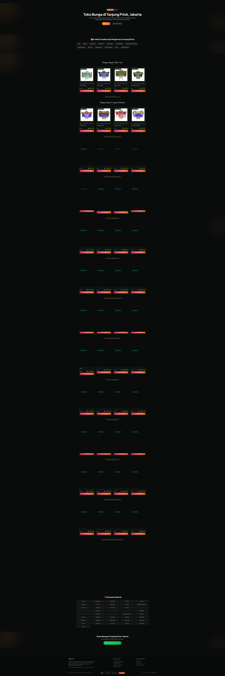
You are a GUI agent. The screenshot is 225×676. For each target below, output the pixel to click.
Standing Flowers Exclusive (118, 665)
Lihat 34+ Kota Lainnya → (140, 665)
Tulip (71, 659)
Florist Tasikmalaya (139, 662)
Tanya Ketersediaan (117, 23)
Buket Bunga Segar (116, 663)
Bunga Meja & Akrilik (116, 666)
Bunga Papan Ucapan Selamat (118, 662)
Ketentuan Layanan (145, 672)
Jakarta (89, 2)
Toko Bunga (84, 2)
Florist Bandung (138, 663)
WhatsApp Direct (154, 672)
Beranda (78, 2)
